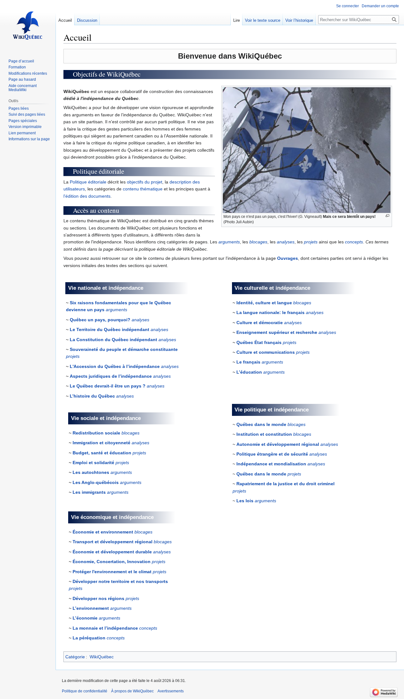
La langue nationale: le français (270, 312)
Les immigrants (89, 492)
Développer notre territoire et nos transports (120, 581)
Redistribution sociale (96, 432)
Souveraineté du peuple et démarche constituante (124, 349)
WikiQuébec (102, 656)
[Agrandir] (387, 216)
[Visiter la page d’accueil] (28, 25)
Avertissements (170, 691)
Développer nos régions (98, 598)
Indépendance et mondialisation (271, 463)
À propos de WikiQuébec (132, 691)
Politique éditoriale (88, 181)
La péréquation (89, 637)
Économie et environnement (103, 531)
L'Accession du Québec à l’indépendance (115, 366)
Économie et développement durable (112, 551)
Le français (248, 361)
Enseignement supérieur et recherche (276, 332)
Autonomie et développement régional (277, 444)
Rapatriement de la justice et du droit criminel (285, 483)
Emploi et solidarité (93, 462)
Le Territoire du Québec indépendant (109, 329)
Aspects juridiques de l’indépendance (111, 376)
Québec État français (259, 342)
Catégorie (75, 656)
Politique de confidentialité (84, 691)
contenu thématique (143, 188)
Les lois (244, 500)
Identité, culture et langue (264, 302)
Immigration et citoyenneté (101, 442)
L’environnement (91, 608)
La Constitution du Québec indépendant (113, 339)
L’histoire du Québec (92, 396)
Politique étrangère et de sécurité (272, 454)
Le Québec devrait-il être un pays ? (108, 385)
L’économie (85, 617)
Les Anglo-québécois (96, 482)
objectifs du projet (144, 181)
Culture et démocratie (259, 322)
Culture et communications (265, 352)
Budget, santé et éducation (102, 452)
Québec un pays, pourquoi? (100, 319)
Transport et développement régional (112, 541)
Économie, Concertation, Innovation (112, 561)
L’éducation (249, 372)
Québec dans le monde (261, 424)
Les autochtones (91, 472)
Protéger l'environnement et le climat (112, 571)
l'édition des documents (86, 196)
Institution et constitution (264, 434)
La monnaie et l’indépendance (105, 628)
